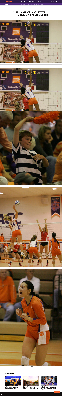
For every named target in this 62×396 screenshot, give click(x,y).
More (42, 4)
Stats (34, 4)
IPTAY (40, 1)
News (31, 4)
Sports (21, 1)
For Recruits (38, 4)
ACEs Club (20, 4)
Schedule (53, 1)
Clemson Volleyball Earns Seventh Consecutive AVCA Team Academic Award (48, 388)
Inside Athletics (29, 1)
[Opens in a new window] (56, 1)
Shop (38, 1)
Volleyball (6, 386)
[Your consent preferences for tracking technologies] (1, 394)
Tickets (25, 1)
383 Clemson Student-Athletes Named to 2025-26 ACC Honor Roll (30, 388)
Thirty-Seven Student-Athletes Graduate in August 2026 (11, 388)
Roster (24, 4)
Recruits (33, 1)
